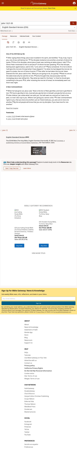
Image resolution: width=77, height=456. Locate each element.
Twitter (26, 432)
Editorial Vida (29, 401)
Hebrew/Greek (24, 36)
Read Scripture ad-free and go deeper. (38, 8)
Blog (26, 338)
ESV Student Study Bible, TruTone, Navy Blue (47, 223)
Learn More (27, 168)
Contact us (28, 363)
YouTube (27, 435)
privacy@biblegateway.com (62, 312)
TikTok (26, 429)
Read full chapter (12, 108)
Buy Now (19, 246)
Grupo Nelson (29, 399)
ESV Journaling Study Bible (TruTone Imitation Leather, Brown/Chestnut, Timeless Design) (24, 231)
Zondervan (28, 409)
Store (26, 335)
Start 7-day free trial (11, 168)
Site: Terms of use (30, 376)
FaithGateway (29, 388)
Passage (4, 36)
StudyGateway (29, 391)
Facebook (27, 422)
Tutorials (27, 355)
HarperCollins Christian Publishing (36, 396)
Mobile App (28, 332)
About (26, 324)
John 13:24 (11, 119)
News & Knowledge (31, 327)
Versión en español (31, 444)
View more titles (38, 253)
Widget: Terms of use (31, 379)
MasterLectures (30, 412)
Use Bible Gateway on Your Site (35, 358)
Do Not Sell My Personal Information (38, 371)
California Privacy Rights (33, 368)
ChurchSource (29, 393)
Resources (13, 36)
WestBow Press (29, 407)
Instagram (28, 424)
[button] (74, 3)
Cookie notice (29, 373)
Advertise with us (30, 360)
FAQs (26, 352)
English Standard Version (15, 137)
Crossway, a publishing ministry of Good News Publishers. (35, 142)
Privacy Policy (40, 312)
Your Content (36, 36)
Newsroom (28, 340)
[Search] (73, 23)
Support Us (28, 343)
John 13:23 (11, 116)
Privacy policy (29, 365)
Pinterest (27, 427)
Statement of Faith (31, 330)
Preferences (28, 447)
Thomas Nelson (29, 404)
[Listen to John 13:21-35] (29, 42)
